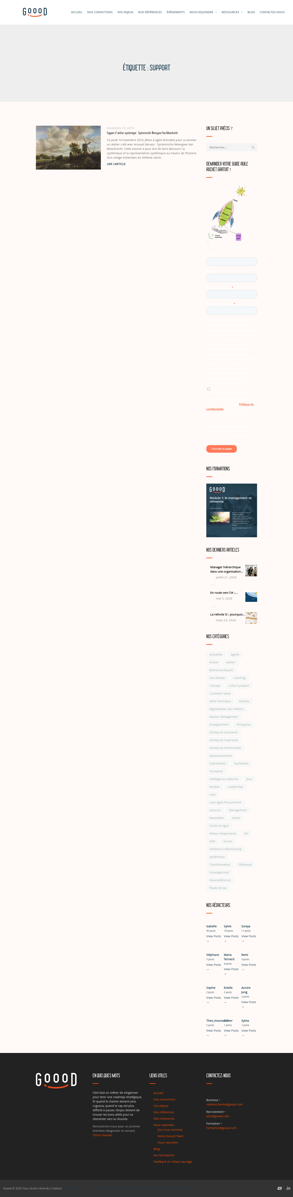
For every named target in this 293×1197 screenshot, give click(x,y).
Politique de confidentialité (144, 1188)
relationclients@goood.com (224, 1104)
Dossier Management (223, 717)
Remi (244, 955)
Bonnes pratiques (221, 670)
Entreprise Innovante (223, 732)
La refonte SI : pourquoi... (227, 614)
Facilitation (241, 763)
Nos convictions (100, 12)
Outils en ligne (219, 826)
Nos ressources (163, 1118)
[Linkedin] (288, 1188)
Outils (236, 818)
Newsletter (216, 818)
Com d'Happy (71, 1188)
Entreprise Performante (225, 748)
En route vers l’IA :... (223, 593)
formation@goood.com (221, 1128)
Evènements (217, 763)
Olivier (228, 1020)
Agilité (235, 654)
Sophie (210, 988)
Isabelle (211, 926)
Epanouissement (220, 756)
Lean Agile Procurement (225, 802)
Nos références (150, 12)
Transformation (219, 864)
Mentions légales (112, 1188)
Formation (216, 771)
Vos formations (163, 1155)
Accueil (76, 12)
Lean (212, 794)
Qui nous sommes (170, 1130)
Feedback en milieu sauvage (172, 1161)
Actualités (216, 654)
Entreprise (244, 724)
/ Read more (153, 164)
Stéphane (212, 955)
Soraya (245, 926)
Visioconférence (220, 880)
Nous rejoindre (201, 12)
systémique (217, 857)
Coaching (239, 678)
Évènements (176, 12)
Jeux (249, 779)
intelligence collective (223, 779)
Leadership (235, 787)
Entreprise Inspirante (223, 740)
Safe (212, 841)
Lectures (215, 810)
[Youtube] (279, 1188)
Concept (214, 685)
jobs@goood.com (217, 1116)
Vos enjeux (125, 12)
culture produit (239, 685)
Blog (156, 1149)
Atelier (230, 662)
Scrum (227, 841)
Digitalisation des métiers (226, 709)
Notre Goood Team (170, 1136)
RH (246, 833)
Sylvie (227, 926)
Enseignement (219, 724)
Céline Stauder (102, 1135)
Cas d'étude (217, 678)
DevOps (244, 701)
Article (213, 662)
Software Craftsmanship (225, 849)
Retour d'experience (222, 833)
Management (238, 810)
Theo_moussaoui (217, 1020)
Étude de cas (218, 888)
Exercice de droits (178, 1188)
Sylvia (245, 1020)
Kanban (214, 787)
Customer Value (220, 693)
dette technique (220, 701)
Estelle (228, 988)
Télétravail (245, 864)
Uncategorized (219, 872)
